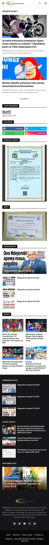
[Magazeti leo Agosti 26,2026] (9, 293)
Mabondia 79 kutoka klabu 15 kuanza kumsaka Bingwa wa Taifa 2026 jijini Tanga (12, 365)
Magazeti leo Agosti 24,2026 (28, 301)
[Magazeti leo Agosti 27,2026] (9, 281)
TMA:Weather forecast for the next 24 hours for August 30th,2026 (31, 451)
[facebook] (14, 524)
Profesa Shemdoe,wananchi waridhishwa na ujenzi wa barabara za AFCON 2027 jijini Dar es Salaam (36, 366)
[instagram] (29, 524)
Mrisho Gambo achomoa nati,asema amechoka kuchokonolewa (23, 84)
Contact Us (39, 535)
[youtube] (24, 524)
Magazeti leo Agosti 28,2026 (28, 385)
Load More (24, 99)
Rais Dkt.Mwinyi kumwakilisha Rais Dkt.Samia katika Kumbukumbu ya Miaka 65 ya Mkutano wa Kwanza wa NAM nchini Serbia (31, 429)
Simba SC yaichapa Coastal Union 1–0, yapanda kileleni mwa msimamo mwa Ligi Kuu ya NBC (12, 338)
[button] (3, 3)
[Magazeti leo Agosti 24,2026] (9, 304)
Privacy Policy (27, 535)
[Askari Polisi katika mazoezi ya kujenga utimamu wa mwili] (9, 441)
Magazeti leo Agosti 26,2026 (28, 289)
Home (8, 535)
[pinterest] (34, 524)
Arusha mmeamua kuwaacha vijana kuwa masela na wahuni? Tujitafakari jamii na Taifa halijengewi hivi (23, 43)
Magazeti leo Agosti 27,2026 (28, 278)
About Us (16, 535)
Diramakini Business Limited (25, 539)
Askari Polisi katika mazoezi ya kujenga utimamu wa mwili (29, 439)
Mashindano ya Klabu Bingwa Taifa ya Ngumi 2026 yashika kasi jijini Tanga (34, 337)
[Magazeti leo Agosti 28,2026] (9, 388)
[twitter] (19, 524)
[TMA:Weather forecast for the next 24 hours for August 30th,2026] (9, 453)
